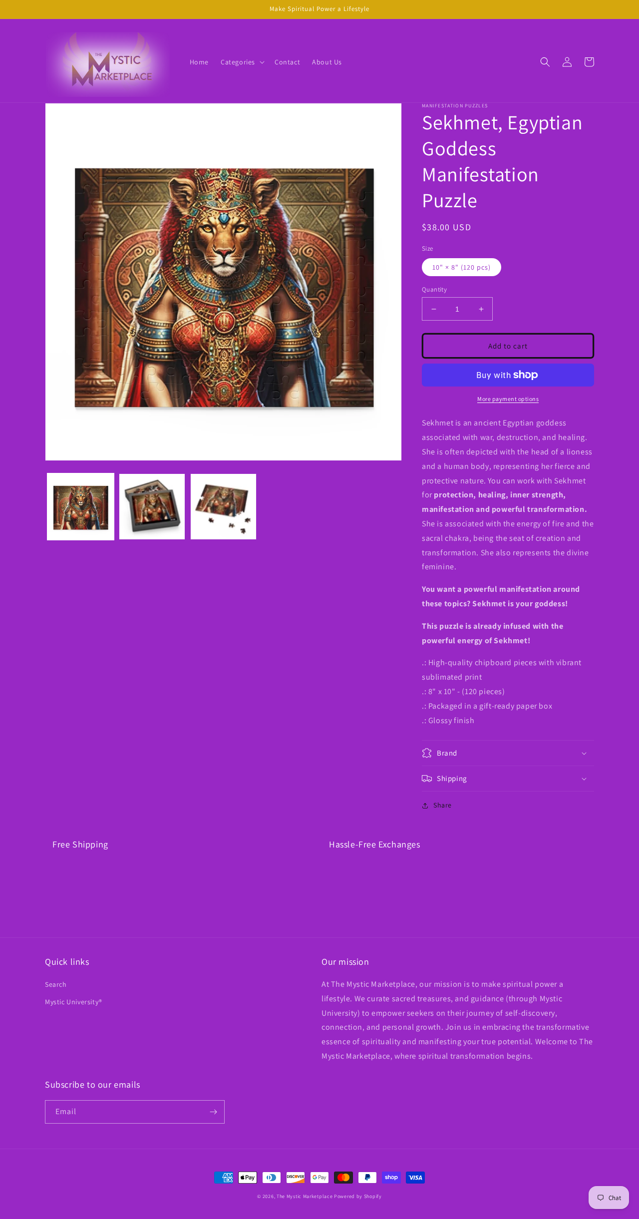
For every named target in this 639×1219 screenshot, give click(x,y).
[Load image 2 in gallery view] (152, 506)
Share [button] (442, 805)
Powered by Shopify (358, 1196)
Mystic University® (73, 1001)
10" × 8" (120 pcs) (461, 267)
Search (56, 984)
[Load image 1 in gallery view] (80, 506)
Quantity (434, 289)
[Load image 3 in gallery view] (223, 506)
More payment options (508, 399)
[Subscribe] (213, 1112)
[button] (242, 61)
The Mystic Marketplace (304, 1196)
